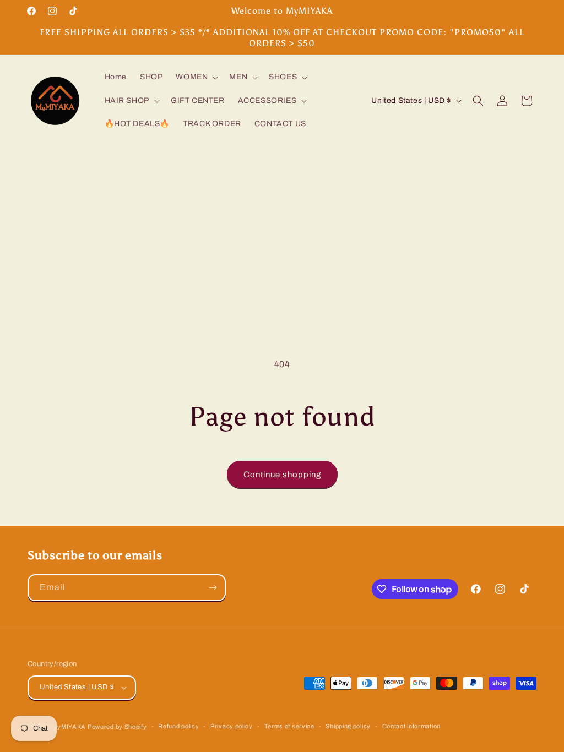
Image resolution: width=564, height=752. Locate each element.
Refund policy (178, 726)
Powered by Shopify (117, 726)
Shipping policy (348, 726)
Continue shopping (282, 474)
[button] (196, 77)
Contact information (411, 726)
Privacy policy (231, 726)
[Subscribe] (212, 587)
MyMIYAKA (69, 726)
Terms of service (289, 726)
